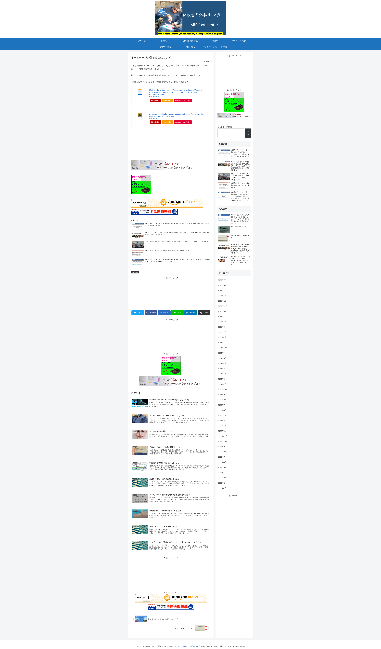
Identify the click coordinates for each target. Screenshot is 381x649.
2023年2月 (222, 421)
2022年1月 (222, 488)
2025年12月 (222, 301)
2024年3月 (222, 379)
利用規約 (193, 646)
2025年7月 (222, 317)
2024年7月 (222, 363)
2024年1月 (222, 384)
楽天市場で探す (155, 100)
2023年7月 (222, 405)
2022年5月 (222, 467)
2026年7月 (222, 280)
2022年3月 (222, 478)
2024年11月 (222, 343)
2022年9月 (222, 447)
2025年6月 (222, 322)
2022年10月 (222, 441)
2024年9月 (222, 353)
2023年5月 (222, 410)
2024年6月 (222, 369)
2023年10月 (222, 389)
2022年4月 (222, 473)
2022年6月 (222, 462)
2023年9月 (222, 395)
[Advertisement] (171, 293)
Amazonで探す (167, 100)
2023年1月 (222, 426)
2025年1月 (222, 337)
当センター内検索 (224, 127)
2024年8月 (222, 358)
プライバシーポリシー (182, 646)
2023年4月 (222, 415)
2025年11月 (222, 306)
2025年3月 (222, 327)
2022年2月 (222, 483)
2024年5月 (222, 374)
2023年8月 (222, 400)
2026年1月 (222, 296)
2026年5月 (222, 285)
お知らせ (135, 272)
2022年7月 (222, 457)
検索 (248, 133)
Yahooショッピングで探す (182, 100)
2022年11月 (222, 436)
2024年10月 (222, 348)
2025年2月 (222, 332)
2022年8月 (222, 452)
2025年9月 (222, 311)
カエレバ (157, 96)
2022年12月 (222, 431)
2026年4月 (222, 291)
